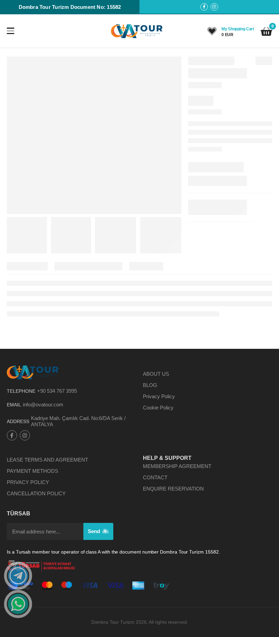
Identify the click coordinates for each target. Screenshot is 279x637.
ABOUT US (156, 374)
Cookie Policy (158, 407)
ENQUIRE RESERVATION (173, 489)
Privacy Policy (159, 396)
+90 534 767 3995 (57, 391)
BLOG (150, 385)
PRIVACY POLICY (28, 482)
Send (94, 531)
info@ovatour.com (43, 404)
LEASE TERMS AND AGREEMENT (47, 460)
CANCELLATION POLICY (36, 493)
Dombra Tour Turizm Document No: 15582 (70, 7)
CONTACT (155, 477)
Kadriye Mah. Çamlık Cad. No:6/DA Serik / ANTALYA (78, 421)
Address (18, 421)
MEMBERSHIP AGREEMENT (177, 466)
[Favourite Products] (212, 31)
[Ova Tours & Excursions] (137, 31)
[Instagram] (214, 7)
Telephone (21, 391)
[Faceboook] (204, 7)
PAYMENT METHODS (32, 471)
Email (14, 404)
